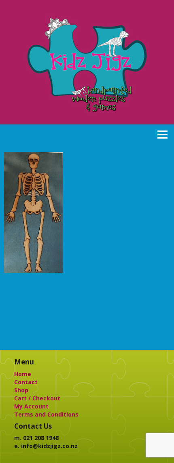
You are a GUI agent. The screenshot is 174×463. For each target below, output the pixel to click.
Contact (26, 382)
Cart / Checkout (37, 398)
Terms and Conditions (46, 414)
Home (22, 374)
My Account (31, 406)
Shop (21, 390)
